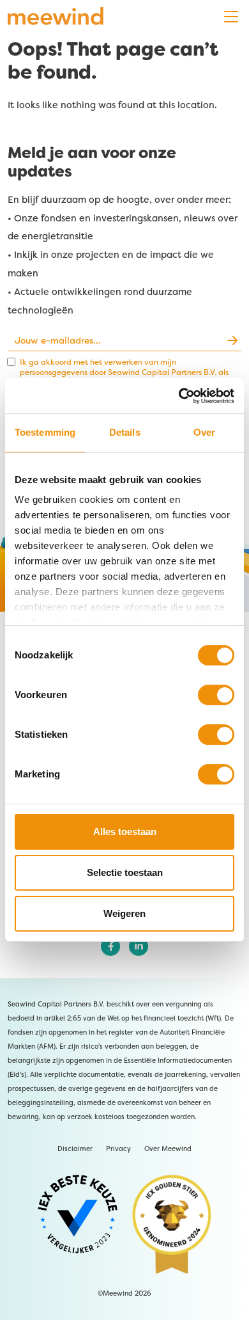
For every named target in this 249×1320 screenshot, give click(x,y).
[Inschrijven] (231, 340)
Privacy (118, 1149)
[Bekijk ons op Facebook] (110, 946)
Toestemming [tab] (45, 432)
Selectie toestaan (125, 872)
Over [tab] (204, 432)
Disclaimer (75, 1149)
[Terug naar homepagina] (55, 16)
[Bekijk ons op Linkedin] (138, 946)
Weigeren (124, 913)
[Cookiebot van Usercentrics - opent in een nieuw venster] (197, 396)
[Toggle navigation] (231, 17)
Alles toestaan (124, 831)
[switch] (216, 695)
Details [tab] (124, 432)
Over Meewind (168, 1149)
